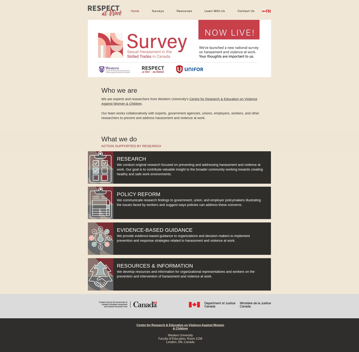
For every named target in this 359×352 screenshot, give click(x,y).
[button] (184, 11)
